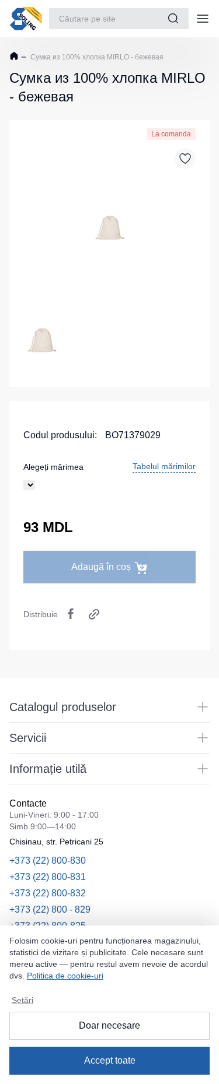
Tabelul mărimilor (164, 466)
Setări (22, 1000)
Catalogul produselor (62, 707)
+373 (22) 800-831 (47, 877)
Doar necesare (109, 1025)
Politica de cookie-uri (65, 975)
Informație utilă (47, 768)
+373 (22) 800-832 (47, 893)
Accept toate (109, 1060)
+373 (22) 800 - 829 (50, 909)
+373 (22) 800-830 (47, 860)
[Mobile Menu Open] (203, 19)
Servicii (27, 737)
